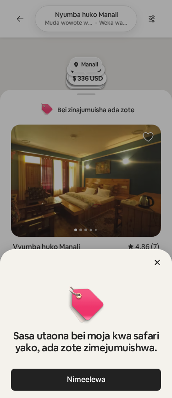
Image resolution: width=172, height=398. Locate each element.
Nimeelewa (86, 379)
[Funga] (157, 262)
